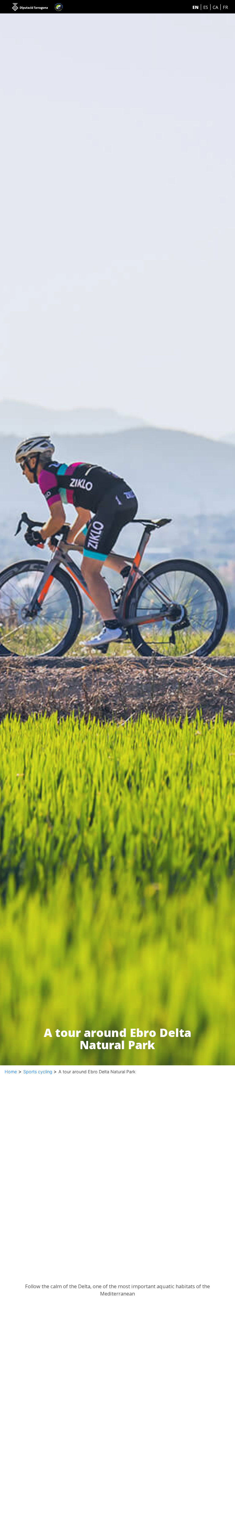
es (205, 7)
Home (11, 1071)
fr (225, 7)
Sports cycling (38, 1071)
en (195, 7)
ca (215, 7)
